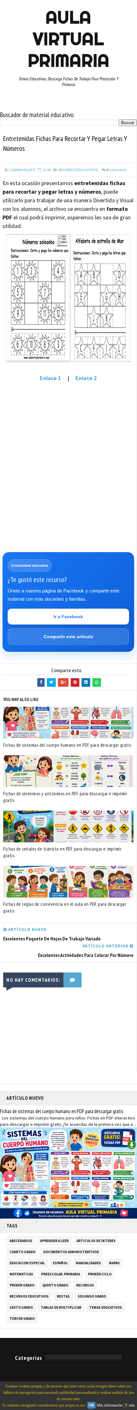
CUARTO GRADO (22, 1252)
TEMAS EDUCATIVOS (105, 1307)
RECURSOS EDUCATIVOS (78, 169)
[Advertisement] (68, 459)
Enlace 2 (86, 378)
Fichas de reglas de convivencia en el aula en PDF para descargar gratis (64, 907)
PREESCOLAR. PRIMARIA (60, 1274)
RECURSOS (85, 1285)
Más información (109, 1405)
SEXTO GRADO (21, 1307)
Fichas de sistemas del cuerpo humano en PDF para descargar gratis (67, 745)
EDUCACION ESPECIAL (27, 1263)
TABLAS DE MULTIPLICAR (61, 1307)
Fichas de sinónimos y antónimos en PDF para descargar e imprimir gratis (65, 797)
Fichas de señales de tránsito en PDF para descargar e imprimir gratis (62, 852)
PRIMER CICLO (100, 1274)
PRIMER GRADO (22, 1285)
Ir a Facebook (68, 616)
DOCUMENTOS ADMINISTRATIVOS (71, 1252)
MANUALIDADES (88, 1263)
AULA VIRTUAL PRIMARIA (68, 38)
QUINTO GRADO (55, 1285)
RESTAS (63, 1296)
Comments (116, 169)
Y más (130, 1405)
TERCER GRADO (22, 1318)
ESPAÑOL (60, 1263)
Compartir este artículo (68, 636)
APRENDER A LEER (54, 1241)
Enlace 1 (50, 378)
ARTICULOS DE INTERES (96, 1241)
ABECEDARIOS (21, 1241)
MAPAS (114, 1263)
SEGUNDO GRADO (92, 1296)
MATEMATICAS (21, 1274)
